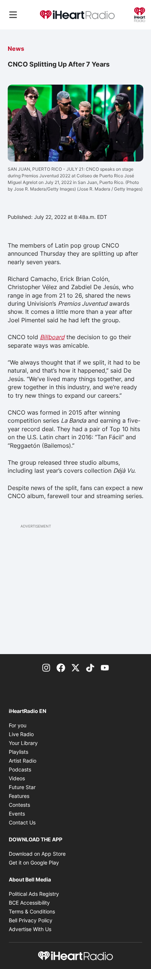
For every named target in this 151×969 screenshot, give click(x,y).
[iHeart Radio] (139, 14)
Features (19, 796)
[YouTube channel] (104, 667)
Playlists (18, 752)
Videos (17, 778)
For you (17, 725)
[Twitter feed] (75, 667)
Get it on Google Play (34, 862)
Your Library (23, 743)
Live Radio (21, 734)
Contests (19, 805)
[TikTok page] (90, 667)
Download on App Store (37, 854)
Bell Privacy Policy (30, 920)
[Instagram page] (46, 667)
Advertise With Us (30, 929)
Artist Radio (22, 760)
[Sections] (13, 14)
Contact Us (22, 822)
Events (17, 813)
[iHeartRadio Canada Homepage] (77, 14)
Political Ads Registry (34, 894)
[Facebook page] (60, 667)
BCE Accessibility (29, 902)
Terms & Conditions (32, 911)
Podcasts (20, 769)
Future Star (22, 787)
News (16, 48)
